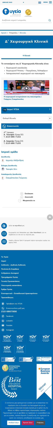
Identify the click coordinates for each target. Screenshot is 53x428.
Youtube (9, 325)
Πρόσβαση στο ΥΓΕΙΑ (14, 304)
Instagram (10, 330)
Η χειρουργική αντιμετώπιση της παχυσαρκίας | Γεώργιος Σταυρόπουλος (23, 98)
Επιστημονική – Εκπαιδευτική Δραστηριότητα (19, 293)
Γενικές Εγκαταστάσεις (10, 281)
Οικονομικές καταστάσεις (11, 285)
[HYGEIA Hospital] (11, 13)
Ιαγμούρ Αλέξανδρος (15, 160)
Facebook (9, 316)
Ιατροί (3, 261)
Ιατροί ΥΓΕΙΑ (11, 110)
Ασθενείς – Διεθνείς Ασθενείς (13, 265)
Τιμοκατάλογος (7, 298)
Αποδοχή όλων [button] (14, 423)
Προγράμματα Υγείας (9, 277)
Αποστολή (29, 197)
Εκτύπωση (29, 194)
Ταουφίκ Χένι (11, 169)
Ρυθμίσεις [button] (40, 423)
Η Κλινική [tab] (26, 56)
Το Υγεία (4, 257)
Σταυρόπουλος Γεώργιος (16, 178)
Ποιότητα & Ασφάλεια (10, 269)
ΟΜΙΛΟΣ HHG (7, 2)
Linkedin (9, 321)
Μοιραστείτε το (29, 201)
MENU (45, 2)
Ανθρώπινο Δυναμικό (10, 273)
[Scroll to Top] (50, 217)
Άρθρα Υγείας (6, 289)
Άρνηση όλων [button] (27, 423)
